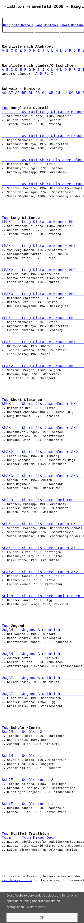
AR (17, 93)
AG (4, 93)
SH (78, 93)
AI (11, 93)
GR (51, 93)
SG (71, 93)
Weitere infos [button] (35, 907)
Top (5, 108)
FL (46, 74)
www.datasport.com (17, 880)
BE (24, 93)
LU (64, 93)
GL (44, 93)
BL (31, 93)
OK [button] (42, 917)
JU (58, 93)
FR (37, 93)
